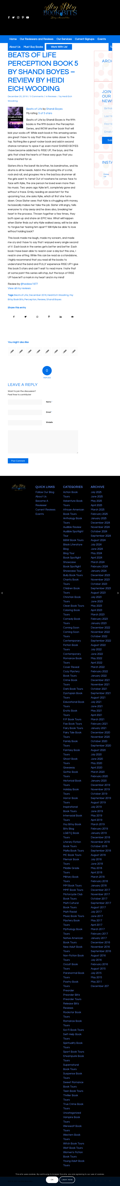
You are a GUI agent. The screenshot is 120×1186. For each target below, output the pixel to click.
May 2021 (96, 710)
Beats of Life (34, 109)
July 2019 (96, 807)
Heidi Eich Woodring (58, 295)
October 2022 (99, 636)
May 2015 (96, 977)
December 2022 (100, 627)
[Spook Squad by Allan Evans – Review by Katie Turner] (21, 351)
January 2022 (99, 675)
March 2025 (98, 509)
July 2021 (96, 702)
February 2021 (99, 723)
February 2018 (99, 881)
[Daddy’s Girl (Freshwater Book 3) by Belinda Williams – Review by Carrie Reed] (12, 351)
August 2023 (98, 592)
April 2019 (96, 820)
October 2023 (99, 584)
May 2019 (96, 815)
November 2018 (100, 842)
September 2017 (101, 903)
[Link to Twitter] (13, 17)
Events (39, 514)
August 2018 (98, 855)
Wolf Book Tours (73, 1148)
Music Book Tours (73, 916)
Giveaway (69, 767)
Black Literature (72, 544)
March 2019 (98, 824)
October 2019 (99, 793)
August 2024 (98, 540)
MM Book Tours (72, 885)
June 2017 (97, 916)
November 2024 (100, 527)
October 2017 (99, 898)
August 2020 (98, 750)
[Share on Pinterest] (49, 316)
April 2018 (96, 872)
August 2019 (98, 802)
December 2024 (100, 522)
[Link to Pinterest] (22, 17)
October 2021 (99, 689)
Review (41, 299)
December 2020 (100, 732)
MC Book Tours (72, 855)
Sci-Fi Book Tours (73, 1030)
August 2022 (98, 645)
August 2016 (98, 955)
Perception (30, 299)
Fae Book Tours (72, 723)
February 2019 (99, 828)
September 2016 (101, 951)
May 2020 (96, 763)
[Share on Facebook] (14, 316)
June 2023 (97, 601)
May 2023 (96, 605)
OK (52, 1180)
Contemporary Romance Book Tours (72, 658)
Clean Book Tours (73, 605)
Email (49, 412)
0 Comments (36, 96)
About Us (41, 496)
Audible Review (72, 527)
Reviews (52, 96)
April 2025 (96, 505)
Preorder (68, 990)
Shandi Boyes (54, 109)
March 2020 (98, 772)
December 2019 (100, 785)
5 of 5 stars (45, 113)
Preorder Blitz (71, 995)
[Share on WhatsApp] (37, 316)
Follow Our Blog (44, 492)
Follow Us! (104, 175)
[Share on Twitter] (25, 316)
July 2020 (96, 754)
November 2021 (100, 684)
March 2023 (98, 614)
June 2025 (97, 496)
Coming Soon (71, 627)
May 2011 (96, 981)
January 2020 (99, 780)
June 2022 (97, 654)
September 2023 (101, 588)
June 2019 (97, 811)
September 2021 (101, 693)
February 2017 (99, 933)
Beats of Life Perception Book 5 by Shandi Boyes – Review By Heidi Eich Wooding (43, 71)
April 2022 (96, 662)
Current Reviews (45, 509)
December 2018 (100, 837)
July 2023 (96, 597)
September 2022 (101, 640)
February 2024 (99, 566)
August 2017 (98, 907)
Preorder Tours (72, 999)
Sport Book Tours (73, 1051)
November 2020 (100, 737)
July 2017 (96, 911)
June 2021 (97, 706)
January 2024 (99, 571)
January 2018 (99, 885)
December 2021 (100, 680)
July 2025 (96, 492)
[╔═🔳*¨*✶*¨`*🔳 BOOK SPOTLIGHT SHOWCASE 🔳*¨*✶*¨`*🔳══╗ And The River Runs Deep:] (102, 166)
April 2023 (96, 610)
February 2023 (99, 619)
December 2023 (100, 575)
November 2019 (100, 789)
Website (49, 422)
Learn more (67, 1180)
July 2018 (96, 859)
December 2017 (100, 890)
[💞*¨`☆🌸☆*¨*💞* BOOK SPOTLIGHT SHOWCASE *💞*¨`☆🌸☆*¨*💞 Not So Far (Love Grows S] (102, 169)
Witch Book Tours (73, 1143)
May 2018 (96, 868)
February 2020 (99, 776)
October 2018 (99, 846)
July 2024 (96, 544)
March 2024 (98, 562)
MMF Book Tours (73, 890)
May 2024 (96, 553)
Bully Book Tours (73, 575)
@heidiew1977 (29, 284)
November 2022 (100, 632)
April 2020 (96, 767)
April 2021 (96, 715)
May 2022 (96, 658)
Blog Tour (69, 553)
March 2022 (98, 667)
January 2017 (99, 938)
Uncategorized (72, 1112)
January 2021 (99, 728)
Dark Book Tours (73, 689)
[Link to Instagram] (18, 17)
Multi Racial (70, 911)
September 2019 (101, 798)
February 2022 (99, 671)
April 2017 (96, 925)
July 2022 (96, 649)
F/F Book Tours (72, 719)
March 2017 (98, 929)
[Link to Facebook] (8, 17)
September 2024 (101, 535)
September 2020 (101, 745)
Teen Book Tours (73, 1091)
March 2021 (98, 719)
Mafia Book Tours (73, 850)
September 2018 (101, 850)
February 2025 (99, 514)
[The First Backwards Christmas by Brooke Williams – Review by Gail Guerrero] (47, 351)
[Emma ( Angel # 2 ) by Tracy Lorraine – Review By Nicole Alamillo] (2, 593)
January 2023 (99, 623)
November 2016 (100, 946)
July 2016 (96, 960)
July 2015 (96, 973)
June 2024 (97, 549)
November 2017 (100, 894)
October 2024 (99, 531)
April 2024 (96, 557)
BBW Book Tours (73, 540)
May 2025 (96, 501)
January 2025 (99, 518)
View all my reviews (19, 288)
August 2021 (98, 697)
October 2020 (99, 741)
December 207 (100, 986)
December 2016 (37, 295)
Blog (66, 549)
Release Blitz (71, 1003)
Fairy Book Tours (73, 728)
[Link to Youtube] (27, 17)
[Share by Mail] (72, 316)
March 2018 (98, 877)
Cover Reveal (71, 667)
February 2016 (99, 964)
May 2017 (96, 920)
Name (49, 402)
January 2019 (99, 833)
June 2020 (97, 759)
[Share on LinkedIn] (60, 316)
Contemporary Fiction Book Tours (72, 645)
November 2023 (100, 579)
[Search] (110, 47)
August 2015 (98, 968)
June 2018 (97, 863)
